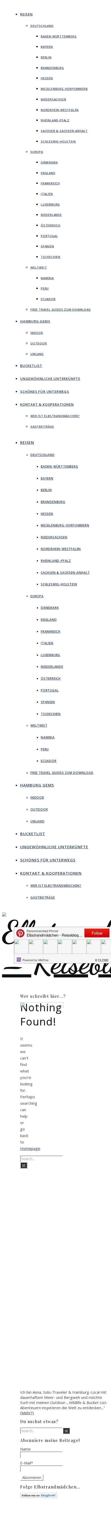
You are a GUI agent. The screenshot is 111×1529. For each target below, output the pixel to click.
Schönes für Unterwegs (44, 391)
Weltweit (38, 267)
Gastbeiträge (42, 426)
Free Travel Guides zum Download (60, 309)
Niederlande (51, 215)
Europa (36, 152)
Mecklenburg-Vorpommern (64, 89)
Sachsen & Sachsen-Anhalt (64, 131)
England (48, 173)
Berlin (46, 57)
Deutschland (42, 26)
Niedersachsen (53, 99)
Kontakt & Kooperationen (47, 404)
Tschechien (50, 257)
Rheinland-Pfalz (55, 120)
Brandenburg (52, 68)
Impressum (66, 1518)
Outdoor (38, 343)
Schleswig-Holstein (58, 141)
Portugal (49, 236)
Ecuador (48, 299)
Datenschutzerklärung (74, 1523)
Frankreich (50, 183)
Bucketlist (31, 365)
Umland (37, 354)
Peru (45, 288)
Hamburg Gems (35, 321)
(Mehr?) (27, 1412)
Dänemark (49, 162)
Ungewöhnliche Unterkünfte (50, 378)
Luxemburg (50, 204)
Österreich (50, 225)
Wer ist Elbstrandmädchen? (55, 416)
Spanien (47, 246)
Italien (47, 194)
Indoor (36, 333)
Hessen (47, 78)
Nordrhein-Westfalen (60, 110)
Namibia (47, 278)
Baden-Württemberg (59, 36)
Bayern (47, 47)
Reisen (26, 14)
